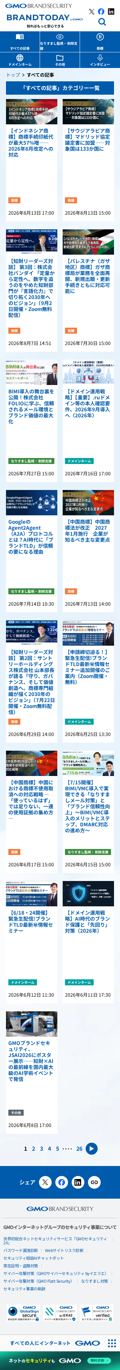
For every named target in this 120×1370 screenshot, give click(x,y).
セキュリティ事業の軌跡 (24, 1289)
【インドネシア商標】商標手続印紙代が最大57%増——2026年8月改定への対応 (30, 143)
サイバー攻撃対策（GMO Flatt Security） (38, 1281)
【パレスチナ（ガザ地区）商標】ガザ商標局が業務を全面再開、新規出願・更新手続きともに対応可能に (87, 276)
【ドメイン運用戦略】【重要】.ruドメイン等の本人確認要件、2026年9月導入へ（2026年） (87, 404)
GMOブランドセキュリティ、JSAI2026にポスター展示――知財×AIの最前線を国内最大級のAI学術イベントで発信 (30, 1061)
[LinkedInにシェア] (78, 1182)
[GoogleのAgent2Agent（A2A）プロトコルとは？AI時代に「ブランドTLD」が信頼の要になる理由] (31, 502)
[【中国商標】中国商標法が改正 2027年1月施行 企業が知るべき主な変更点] (88, 502)
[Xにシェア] (45, 1182)
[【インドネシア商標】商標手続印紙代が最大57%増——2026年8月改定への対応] (31, 111)
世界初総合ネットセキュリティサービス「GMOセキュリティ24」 (55, 1241)
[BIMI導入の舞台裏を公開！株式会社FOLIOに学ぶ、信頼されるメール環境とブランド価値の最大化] (31, 372)
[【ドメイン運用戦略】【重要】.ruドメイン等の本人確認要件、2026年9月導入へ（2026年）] (88, 372)
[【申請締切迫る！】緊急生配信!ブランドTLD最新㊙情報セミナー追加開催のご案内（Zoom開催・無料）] (88, 633)
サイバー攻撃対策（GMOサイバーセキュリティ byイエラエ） (55, 1274)
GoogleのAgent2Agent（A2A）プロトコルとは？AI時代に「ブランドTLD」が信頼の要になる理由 (30, 537)
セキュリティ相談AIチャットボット (33, 1258)
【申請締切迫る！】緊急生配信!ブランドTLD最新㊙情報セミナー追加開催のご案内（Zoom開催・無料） (87, 667)
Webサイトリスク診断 (64, 1251)
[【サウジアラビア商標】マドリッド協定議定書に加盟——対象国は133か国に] (88, 111)
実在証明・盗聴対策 (20, 1266)
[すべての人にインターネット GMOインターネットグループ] (52, 1343)
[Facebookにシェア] (61, 1182)
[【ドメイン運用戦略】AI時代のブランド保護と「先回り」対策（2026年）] (88, 893)
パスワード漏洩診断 (20, 1251)
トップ (13, 75)
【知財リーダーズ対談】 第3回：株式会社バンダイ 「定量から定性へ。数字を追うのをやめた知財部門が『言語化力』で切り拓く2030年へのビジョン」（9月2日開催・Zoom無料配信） (31, 288)
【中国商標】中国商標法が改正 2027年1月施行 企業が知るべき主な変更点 (87, 531)
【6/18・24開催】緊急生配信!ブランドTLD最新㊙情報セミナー (30, 922)
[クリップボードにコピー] (94, 1182)
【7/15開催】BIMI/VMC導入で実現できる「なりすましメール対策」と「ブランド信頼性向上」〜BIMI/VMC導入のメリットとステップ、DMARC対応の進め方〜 (87, 807)
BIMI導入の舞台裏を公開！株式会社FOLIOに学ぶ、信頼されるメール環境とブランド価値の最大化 (31, 407)
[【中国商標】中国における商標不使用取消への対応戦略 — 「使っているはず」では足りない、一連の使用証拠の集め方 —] (31, 763)
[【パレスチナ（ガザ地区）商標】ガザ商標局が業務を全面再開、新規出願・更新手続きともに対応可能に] (88, 242)
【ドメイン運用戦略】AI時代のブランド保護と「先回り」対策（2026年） (87, 922)
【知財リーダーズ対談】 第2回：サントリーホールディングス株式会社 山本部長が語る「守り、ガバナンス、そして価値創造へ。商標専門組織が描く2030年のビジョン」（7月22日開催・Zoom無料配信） (31, 682)
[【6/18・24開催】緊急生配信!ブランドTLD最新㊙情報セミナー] (31, 893)
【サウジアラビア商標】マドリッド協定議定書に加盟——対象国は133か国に (87, 140)
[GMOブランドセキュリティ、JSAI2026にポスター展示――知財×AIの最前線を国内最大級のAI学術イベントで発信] (31, 1024)
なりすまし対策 (94, 1281)
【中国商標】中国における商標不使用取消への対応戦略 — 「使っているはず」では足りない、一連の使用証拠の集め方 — (30, 801)
